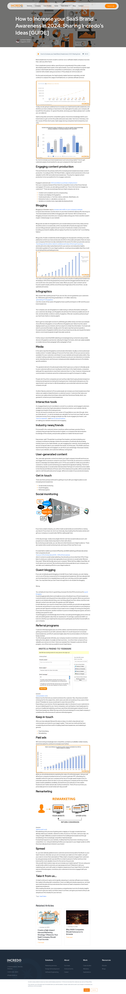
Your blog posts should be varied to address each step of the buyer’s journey (59, 244)
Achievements (68, 969)
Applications (87, 972)
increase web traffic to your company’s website (68, 209)
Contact (80, 6)
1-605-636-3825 (12, 972)
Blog (74, 6)
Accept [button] (86, 990)
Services (29, 6)
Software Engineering (51, 972)
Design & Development (52, 969)
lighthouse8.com (41, 829)
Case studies (87, 965)
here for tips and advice (58, 418)
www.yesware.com (41, 696)
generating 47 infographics (44, 300)
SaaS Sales (43, 896)
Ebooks (104, 965)
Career (56, 6)
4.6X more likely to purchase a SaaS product (64, 183)
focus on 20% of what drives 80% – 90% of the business (53, 555)
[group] (63, 54)
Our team (67, 965)
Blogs (104, 969)
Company (38, 6)
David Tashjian (26, 40)
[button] (38, 54)
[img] (83, 54)
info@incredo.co (12, 975)
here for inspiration (42, 418)
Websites (86, 969)
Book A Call (111, 6)
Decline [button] (94, 990)
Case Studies (47, 6)
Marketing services (51, 965)
